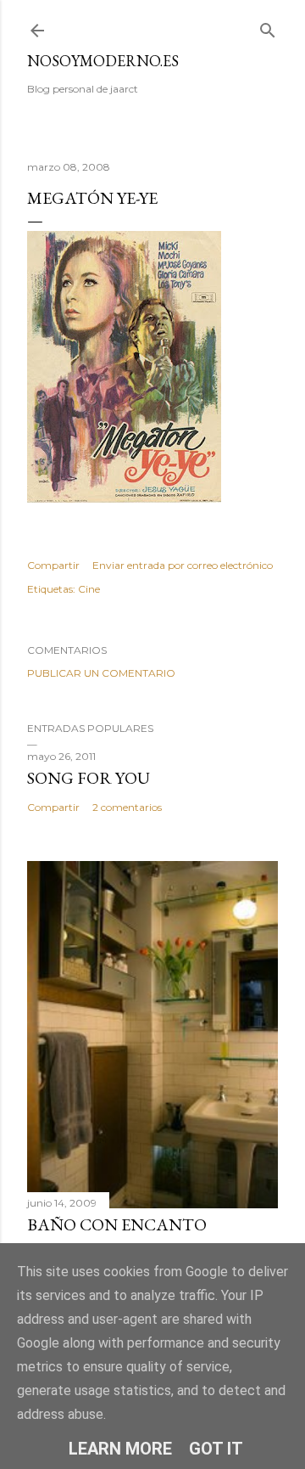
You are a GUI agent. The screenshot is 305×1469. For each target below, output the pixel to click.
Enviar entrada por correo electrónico (182, 565)
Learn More (120, 1448)
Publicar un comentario (101, 673)
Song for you (88, 778)
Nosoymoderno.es (103, 60)
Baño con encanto (117, 1224)
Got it (216, 1448)
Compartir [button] (53, 565)
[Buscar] (268, 26)
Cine (89, 589)
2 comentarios (127, 807)
